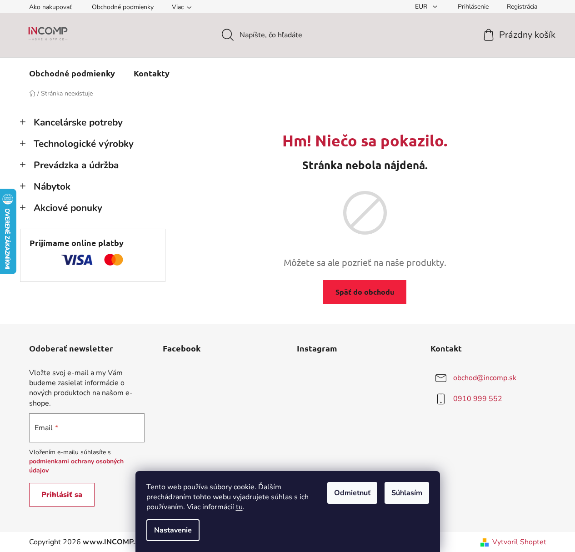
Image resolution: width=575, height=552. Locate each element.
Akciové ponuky (68, 207)
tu (239, 507)
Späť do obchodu (364, 291)
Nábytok (52, 186)
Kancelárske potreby (78, 122)
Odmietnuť (352, 493)
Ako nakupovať (50, 7)
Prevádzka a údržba (76, 165)
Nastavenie (173, 530)
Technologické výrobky (84, 143)
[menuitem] (72, 73)
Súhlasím (406, 493)
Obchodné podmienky (123, 7)
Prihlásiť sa (61, 495)
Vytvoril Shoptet (519, 542)
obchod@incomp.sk (484, 378)
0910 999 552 (477, 399)
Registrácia (522, 6)
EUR (422, 6)
